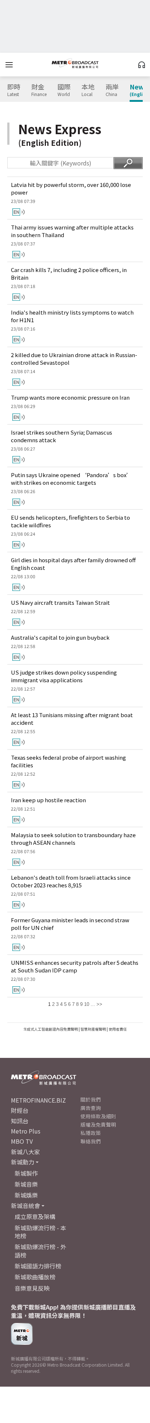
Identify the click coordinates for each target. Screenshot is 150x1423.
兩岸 (112, 90)
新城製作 (26, 1173)
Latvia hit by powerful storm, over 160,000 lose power (71, 188)
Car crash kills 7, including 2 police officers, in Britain (69, 273)
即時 (13, 90)
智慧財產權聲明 (93, 1029)
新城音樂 (26, 1184)
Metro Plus (25, 1131)
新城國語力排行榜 (38, 1266)
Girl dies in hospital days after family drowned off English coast (73, 563)
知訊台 (19, 1120)
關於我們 (90, 1099)
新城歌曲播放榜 (35, 1276)
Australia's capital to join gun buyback (60, 637)
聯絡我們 (90, 1141)
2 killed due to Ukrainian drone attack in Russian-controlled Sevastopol (74, 358)
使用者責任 (117, 1029)
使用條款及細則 (98, 1116)
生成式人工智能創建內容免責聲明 (50, 1029)
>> (99, 1004)
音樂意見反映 (32, 1288)
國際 (64, 90)
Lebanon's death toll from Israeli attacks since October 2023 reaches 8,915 (71, 881)
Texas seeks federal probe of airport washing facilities (68, 761)
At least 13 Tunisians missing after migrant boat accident (72, 718)
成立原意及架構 (35, 1216)
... (93, 1004)
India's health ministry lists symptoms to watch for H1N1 (72, 316)
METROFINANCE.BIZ (38, 1100)
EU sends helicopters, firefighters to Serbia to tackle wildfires (70, 521)
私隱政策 (90, 1132)
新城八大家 (25, 1151)
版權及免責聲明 (98, 1124)
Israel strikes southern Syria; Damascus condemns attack (61, 436)
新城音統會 (25, 1205)
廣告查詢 (90, 1107)
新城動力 (22, 1162)
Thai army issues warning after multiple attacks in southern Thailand (72, 231)
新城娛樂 (26, 1195)
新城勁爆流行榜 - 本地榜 (40, 1231)
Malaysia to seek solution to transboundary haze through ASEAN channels (73, 838)
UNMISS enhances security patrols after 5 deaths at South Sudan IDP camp (74, 966)
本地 (88, 90)
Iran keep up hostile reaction (48, 800)
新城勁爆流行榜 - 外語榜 (40, 1250)
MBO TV (22, 1141)
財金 (39, 90)
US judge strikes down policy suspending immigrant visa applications (64, 676)
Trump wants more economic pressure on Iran (70, 397)
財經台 (19, 1110)
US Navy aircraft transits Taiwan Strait (60, 602)
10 (86, 1004)
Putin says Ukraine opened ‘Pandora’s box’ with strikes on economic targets (71, 478)
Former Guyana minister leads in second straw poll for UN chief (70, 923)
